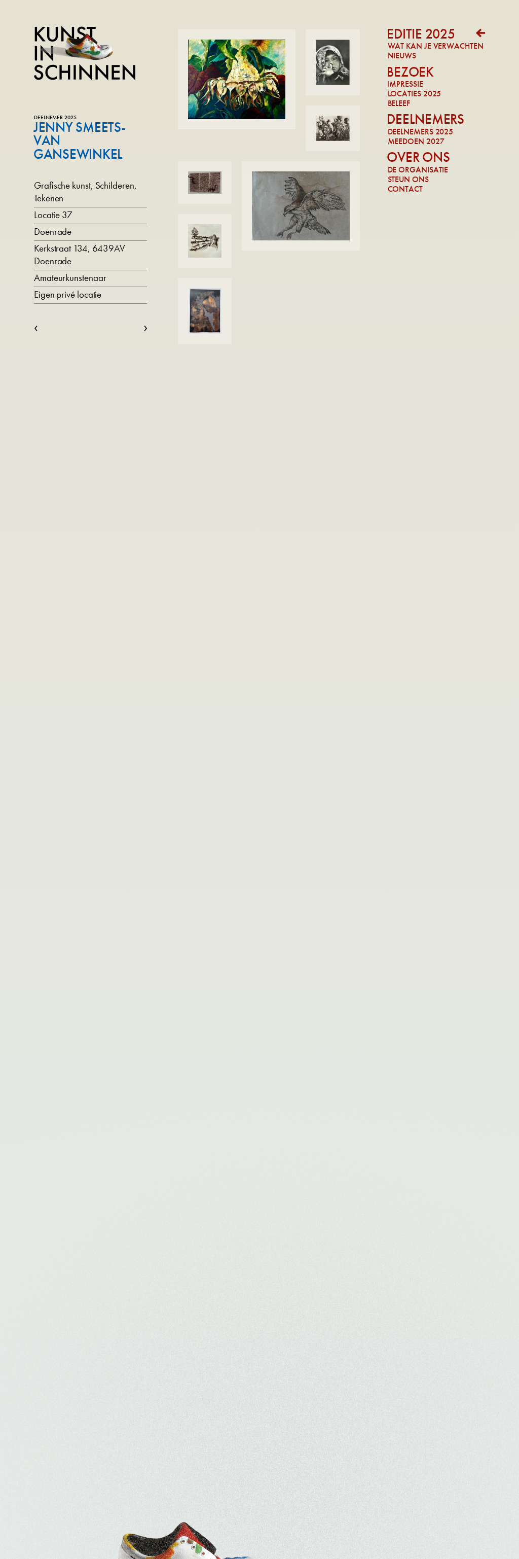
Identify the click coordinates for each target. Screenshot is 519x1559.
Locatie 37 (53, 214)
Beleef (399, 103)
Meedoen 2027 (416, 141)
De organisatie (418, 169)
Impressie (405, 84)
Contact (405, 189)
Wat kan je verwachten (436, 46)
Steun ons (408, 179)
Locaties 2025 (414, 93)
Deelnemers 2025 (421, 131)
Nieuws (402, 55)
